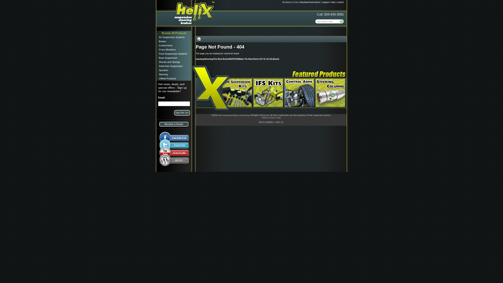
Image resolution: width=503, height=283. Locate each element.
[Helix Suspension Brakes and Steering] (199, 39)
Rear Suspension (168, 58)
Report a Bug (275, 118)
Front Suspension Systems (173, 53)
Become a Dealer (174, 124)
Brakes (162, 41)
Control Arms (166, 45)
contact (340, 2)
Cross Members (167, 49)
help (333, 2)
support (325, 2)
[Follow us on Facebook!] (174, 136)
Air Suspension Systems (172, 37)
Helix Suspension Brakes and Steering (233, 115)
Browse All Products (174, 33)
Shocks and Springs (169, 62)
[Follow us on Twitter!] (174, 145)
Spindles (163, 70)
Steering (163, 74)
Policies (265, 118)
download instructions (310, 2)
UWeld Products (167, 78)
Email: (161, 97)
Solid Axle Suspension (171, 66)
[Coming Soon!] (174, 153)
